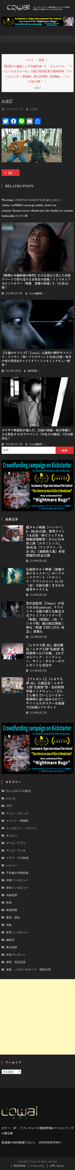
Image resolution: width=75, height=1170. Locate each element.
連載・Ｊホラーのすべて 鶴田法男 (28, 969)
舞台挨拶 (11, 947)
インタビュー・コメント (21, 828)
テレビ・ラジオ (16, 850)
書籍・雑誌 (13, 917)
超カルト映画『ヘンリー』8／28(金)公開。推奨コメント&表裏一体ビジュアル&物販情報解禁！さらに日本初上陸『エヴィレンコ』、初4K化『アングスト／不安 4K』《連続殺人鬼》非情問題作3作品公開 (45, 541)
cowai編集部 (35, 293)
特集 (9, 925)
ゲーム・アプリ (16, 843)
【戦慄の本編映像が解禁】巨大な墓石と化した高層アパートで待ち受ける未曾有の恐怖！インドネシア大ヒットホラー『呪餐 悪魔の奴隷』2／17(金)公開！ (36, 281)
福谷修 (34, 109)
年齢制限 (11, 895)
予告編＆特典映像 (17, 873)
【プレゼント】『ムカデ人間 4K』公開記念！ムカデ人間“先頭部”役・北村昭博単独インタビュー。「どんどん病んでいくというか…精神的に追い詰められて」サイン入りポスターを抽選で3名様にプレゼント (45, 693)
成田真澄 (32, 370)
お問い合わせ (57, 1165)
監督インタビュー (17, 932)
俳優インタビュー (17, 880)
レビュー (11, 865)
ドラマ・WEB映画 (17, 858)
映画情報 (11, 910)
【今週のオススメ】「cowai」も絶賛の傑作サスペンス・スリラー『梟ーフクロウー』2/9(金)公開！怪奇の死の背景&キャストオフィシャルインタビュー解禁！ (37, 358)
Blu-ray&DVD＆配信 (18, 791)
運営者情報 (19, 1165)
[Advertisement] (37, 1017)
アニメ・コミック (17, 813)
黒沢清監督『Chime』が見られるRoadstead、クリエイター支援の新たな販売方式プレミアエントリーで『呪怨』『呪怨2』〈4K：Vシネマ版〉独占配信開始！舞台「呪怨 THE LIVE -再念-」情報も (45, 617)
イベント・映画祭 (17, 820)
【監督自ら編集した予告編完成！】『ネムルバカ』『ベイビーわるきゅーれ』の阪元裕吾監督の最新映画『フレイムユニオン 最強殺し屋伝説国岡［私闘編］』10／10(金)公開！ (13, 173)
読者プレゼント (16, 954)
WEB (9, 806)
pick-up (11, 798)
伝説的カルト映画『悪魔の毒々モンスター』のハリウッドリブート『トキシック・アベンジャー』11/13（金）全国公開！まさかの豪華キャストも (45, 579)
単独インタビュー (17, 887)
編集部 (10, 940)
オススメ (11, 835)
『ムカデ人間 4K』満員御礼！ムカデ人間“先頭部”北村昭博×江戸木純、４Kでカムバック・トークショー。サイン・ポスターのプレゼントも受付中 (45, 655)
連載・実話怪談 (16, 962)
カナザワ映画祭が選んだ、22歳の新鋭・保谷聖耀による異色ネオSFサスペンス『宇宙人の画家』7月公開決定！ (37, 434)
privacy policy (37, 1165)
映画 (9, 902)
